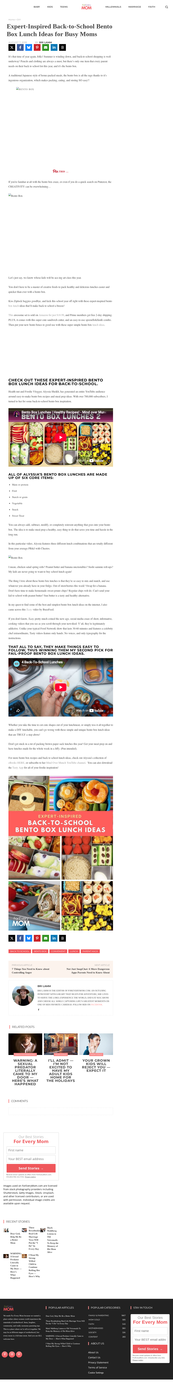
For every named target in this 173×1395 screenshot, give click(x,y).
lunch (74, 951)
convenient (58, 951)
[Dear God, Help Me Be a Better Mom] (6, 1230)
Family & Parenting (25, 1054)
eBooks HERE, (16, 762)
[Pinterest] (19, 1354)
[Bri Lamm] (23, 998)
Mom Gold (60, 1054)
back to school (19, 951)
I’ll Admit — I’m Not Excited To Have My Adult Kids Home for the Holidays (60, 1070)
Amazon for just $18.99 (51, 315)
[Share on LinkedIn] (54, 47)
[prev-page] (57, 1092)
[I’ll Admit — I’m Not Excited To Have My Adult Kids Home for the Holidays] (61, 1044)
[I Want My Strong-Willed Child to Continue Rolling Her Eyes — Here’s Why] (24, 1256)
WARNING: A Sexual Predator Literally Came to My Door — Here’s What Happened (25, 1072)
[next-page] (63, 1092)
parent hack (90, 951)
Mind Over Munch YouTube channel (65, 762)
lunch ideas (98, 324)
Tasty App (17, 767)
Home (11, 19)
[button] (167, 7)
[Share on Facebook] (20, 47)
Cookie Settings (96, 1372)
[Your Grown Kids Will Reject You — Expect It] (96, 1044)
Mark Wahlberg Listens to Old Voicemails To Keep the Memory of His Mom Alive (52, 1240)
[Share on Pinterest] (37, 47)
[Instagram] (12, 1354)
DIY (19, 19)
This (10, 315)
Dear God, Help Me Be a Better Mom (60, 1316)
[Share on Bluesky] (28, 47)
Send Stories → (31, 1168)
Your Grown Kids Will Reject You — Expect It (96, 1065)
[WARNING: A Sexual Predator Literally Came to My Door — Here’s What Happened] (25, 1044)
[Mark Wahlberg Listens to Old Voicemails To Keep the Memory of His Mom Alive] (43, 1230)
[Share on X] (11, 47)
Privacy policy (30, 1177)
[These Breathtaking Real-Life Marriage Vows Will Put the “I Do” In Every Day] (24, 1230)
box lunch (13, 305)
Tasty (29, 609)
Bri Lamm (45, 42)
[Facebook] (39, 1009)
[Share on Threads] (62, 47)
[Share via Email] (45, 47)
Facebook (96, 1004)
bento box (40, 951)
